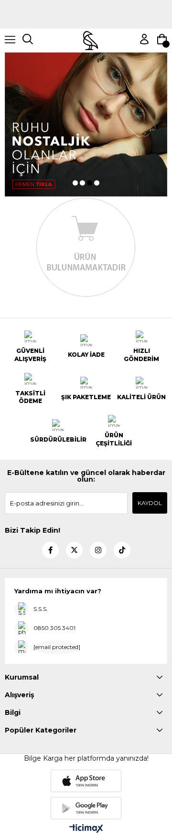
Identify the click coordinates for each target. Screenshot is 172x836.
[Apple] (86, 781)
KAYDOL (150, 502)
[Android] (86, 808)
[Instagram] (98, 550)
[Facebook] (50, 550)
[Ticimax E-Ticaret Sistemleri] (86, 829)
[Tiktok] (122, 550)
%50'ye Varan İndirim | (86, 17)
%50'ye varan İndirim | (86, 3)
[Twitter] (74, 550)
